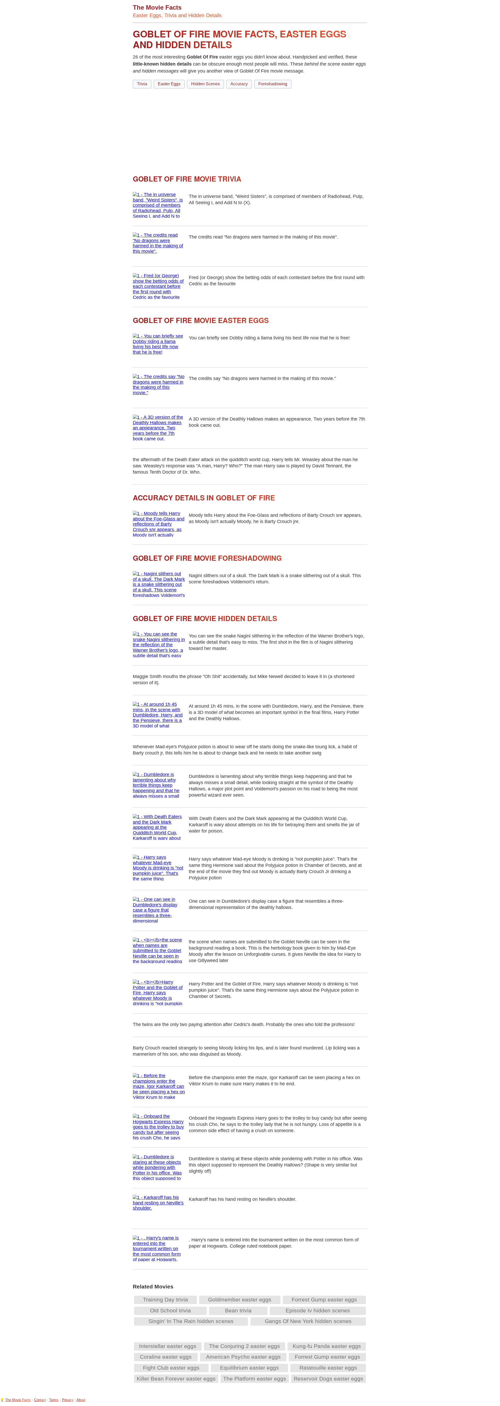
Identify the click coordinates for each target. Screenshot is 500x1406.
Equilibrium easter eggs (249, 1368)
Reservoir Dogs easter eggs (328, 1379)
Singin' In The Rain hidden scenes (191, 1321)
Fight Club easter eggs (171, 1368)
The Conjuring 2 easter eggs (244, 1346)
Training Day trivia (165, 1299)
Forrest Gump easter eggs (324, 1299)
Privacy (67, 1400)
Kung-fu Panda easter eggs (327, 1346)
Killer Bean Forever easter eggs (176, 1379)
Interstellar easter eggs (167, 1346)
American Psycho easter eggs (243, 1357)
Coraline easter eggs (166, 1357)
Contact (40, 1400)
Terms (54, 1400)
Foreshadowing (272, 84)
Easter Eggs (169, 84)
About (81, 1400)
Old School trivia (170, 1310)
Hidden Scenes (205, 84)
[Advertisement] (250, 129)
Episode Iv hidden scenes (318, 1310)
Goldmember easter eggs (239, 1299)
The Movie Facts (18, 1400)
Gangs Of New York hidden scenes (308, 1321)
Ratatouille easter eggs (328, 1368)
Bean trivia (238, 1310)
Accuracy (239, 84)
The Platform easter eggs (254, 1379)
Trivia (142, 84)
